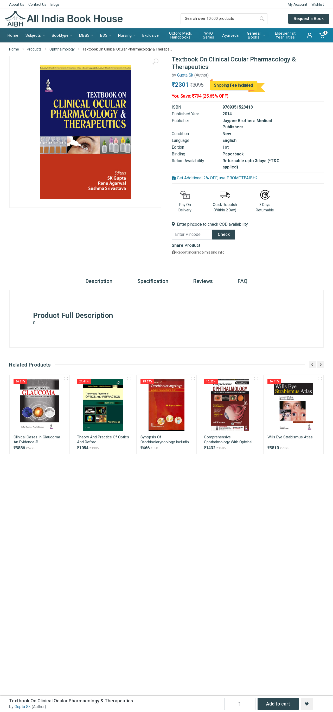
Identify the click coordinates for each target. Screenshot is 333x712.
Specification (152, 281)
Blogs (55, 4)
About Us (16, 4)
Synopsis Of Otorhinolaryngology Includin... (165, 439)
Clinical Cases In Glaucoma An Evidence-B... (37, 439)
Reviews (203, 281)
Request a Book (309, 18)
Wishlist (317, 4)
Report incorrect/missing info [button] (200, 252)
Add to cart (278, 704)
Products (34, 49)
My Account (297, 4)
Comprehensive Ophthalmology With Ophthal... (229, 439)
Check (224, 234)
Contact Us (37, 4)
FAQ (242, 281)
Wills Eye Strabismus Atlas (290, 437)
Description (99, 281)
